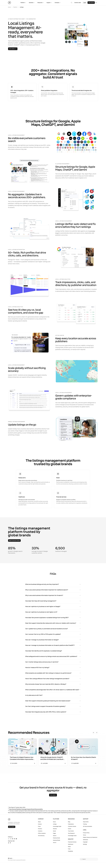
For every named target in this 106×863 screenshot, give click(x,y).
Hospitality (70, 851)
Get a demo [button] (12, 48)
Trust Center (71, 831)
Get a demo (11, 826)
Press (39, 826)
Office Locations (42, 833)
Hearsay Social (56, 838)
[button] (71, 2)
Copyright (85, 842)
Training (85, 824)
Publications (71, 824)
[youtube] (16, 838)
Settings (85, 844)
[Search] (81, 859)
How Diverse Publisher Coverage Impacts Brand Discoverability (26, 809)
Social (54, 831)
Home (9, 7)
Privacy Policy (86, 832)
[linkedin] (14, 838)
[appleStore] (8, 842)
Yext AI (54, 842)
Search (54, 835)
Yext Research (71, 833)
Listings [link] (22, 7)
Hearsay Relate (56, 840)
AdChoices (85, 839)
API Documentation (87, 826)
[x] (8, 838)
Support (48, 2)
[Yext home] (9, 2)
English (10, 858)
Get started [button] (91, 2)
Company (57, 2)
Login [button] (84, 2)
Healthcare (70, 844)
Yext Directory (41, 835)
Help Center (86, 821)
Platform (23, 2)
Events (69, 828)
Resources (39, 2)
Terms (84, 835)
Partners (40, 828)
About (39, 821)
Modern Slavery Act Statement (90, 837)
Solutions (31, 2)
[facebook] (12, 838)
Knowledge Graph (57, 826)
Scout (54, 821)
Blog (69, 821)
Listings (54, 824)
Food (69, 849)
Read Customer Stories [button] (14, 540)
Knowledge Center (72, 835)
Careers (40, 824)
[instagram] (10, 838)
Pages (54, 833)
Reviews (55, 828)
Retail (69, 846)
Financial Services (72, 842)
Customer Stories (72, 826)
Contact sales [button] (77, 2)
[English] (96, 2)
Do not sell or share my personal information (16, 860)
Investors (40, 831)
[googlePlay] (10, 842)
